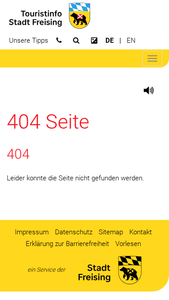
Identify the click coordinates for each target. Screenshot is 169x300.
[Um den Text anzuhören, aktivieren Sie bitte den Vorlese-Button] (139, 90)
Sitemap (111, 232)
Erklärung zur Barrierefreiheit (67, 244)
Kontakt (140, 232)
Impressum (32, 232)
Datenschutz (73, 232)
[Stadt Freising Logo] (48, 15)
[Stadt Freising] (107, 270)
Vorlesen (128, 244)
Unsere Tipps (28, 40)
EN (131, 40)
